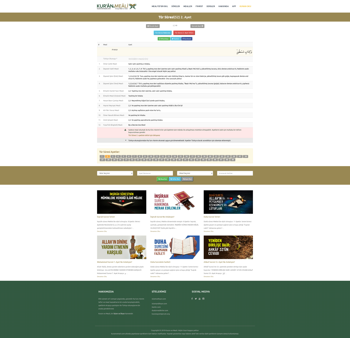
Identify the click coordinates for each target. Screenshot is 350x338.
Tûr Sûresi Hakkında (162, 33)
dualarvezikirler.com (160, 310)
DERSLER (211, 6)
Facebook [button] (187, 39)
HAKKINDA (223, 6)
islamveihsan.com (159, 299)
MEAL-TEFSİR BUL (160, 6)
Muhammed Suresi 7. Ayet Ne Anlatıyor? (114, 262)
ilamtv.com (156, 307)
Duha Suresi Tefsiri (212, 217)
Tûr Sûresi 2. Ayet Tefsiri (184, 33)
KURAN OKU (245, 6)
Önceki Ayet (153, 26)
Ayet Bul (188, 179)
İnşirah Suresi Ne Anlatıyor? (162, 217)
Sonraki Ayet (197, 26)
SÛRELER (175, 6)
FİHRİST (199, 6)
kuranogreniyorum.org (161, 314)
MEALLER (187, 6)
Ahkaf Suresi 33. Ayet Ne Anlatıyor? (219, 262)
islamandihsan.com (159, 303)
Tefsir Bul (176, 179)
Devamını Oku (102, 231)
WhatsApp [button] (164, 39)
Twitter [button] (176, 39)
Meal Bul (163, 179)
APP (234, 6)
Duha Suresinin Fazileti (160, 262)
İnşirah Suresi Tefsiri (106, 217)
